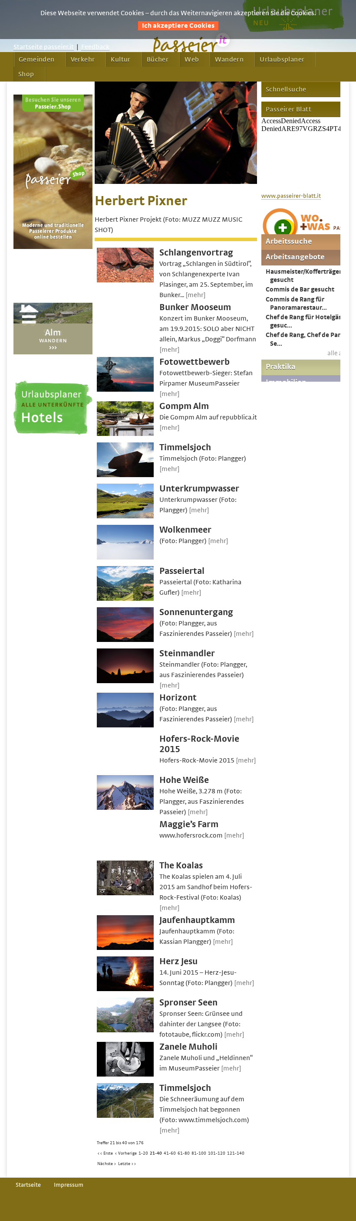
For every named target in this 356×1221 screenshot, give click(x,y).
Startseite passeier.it (43, 46)
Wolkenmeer (185, 529)
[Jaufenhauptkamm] (125, 947)
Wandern (229, 59)
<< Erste (105, 1153)
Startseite (28, 1185)
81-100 (198, 1153)
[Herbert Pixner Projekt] (176, 181)
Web (192, 59)
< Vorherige (126, 1153)
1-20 (143, 1153)
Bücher (157, 59)
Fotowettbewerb (194, 362)
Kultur (120, 59)
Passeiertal (181, 571)
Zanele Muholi (188, 1046)
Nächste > (106, 1164)
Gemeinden (37, 59)
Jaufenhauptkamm (197, 920)
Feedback (95, 46)
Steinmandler (187, 653)
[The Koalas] (125, 893)
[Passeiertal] (125, 598)
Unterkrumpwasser (199, 488)
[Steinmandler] (125, 681)
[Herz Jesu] (125, 988)
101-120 (216, 1153)
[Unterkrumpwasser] (125, 516)
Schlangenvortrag (196, 252)
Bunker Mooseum (195, 307)
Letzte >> (127, 1164)
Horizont (178, 697)
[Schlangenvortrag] (125, 280)
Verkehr (83, 59)
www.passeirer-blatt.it (291, 196)
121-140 (235, 1153)
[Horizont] (125, 725)
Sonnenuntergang (196, 612)
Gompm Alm (184, 406)
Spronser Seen (188, 1002)
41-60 (170, 1153)
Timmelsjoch (185, 447)
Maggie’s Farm (188, 824)
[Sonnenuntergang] (125, 639)
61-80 (184, 1153)
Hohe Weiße (184, 780)
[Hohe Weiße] (125, 807)
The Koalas (181, 865)
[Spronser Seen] (125, 1030)
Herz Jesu (178, 961)
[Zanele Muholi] (125, 1074)
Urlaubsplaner (282, 59)
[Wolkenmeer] (125, 557)
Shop (26, 74)
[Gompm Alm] (125, 433)
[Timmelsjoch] (125, 474)
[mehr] (195, 294)
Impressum (68, 1185)
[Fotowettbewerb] (125, 389)
